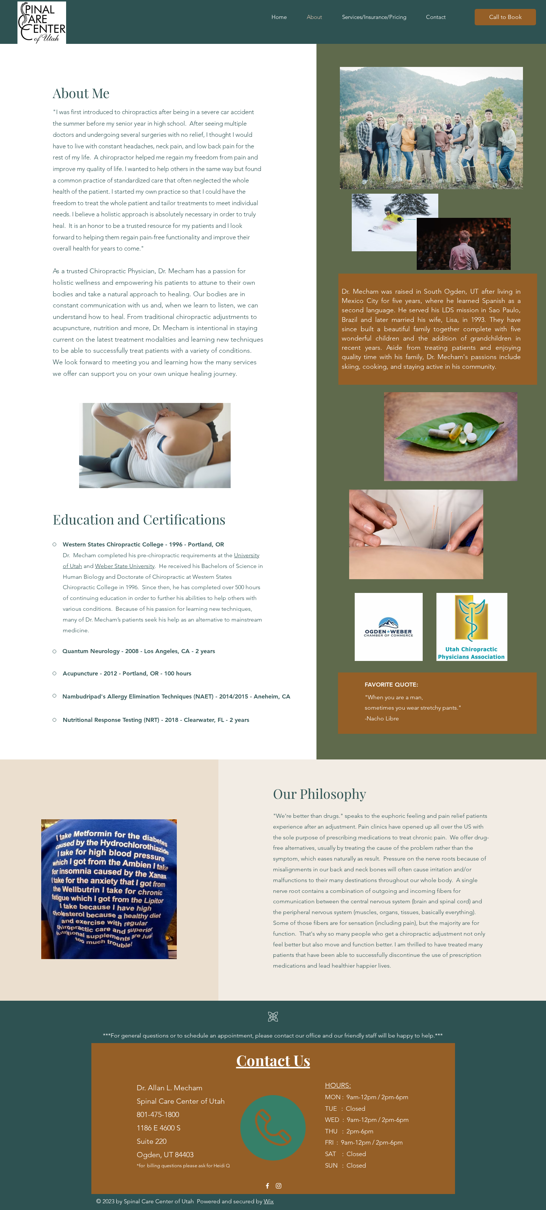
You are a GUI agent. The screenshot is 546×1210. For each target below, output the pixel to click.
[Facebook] (267, 1186)
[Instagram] (278, 1186)
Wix (269, 1201)
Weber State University (125, 565)
